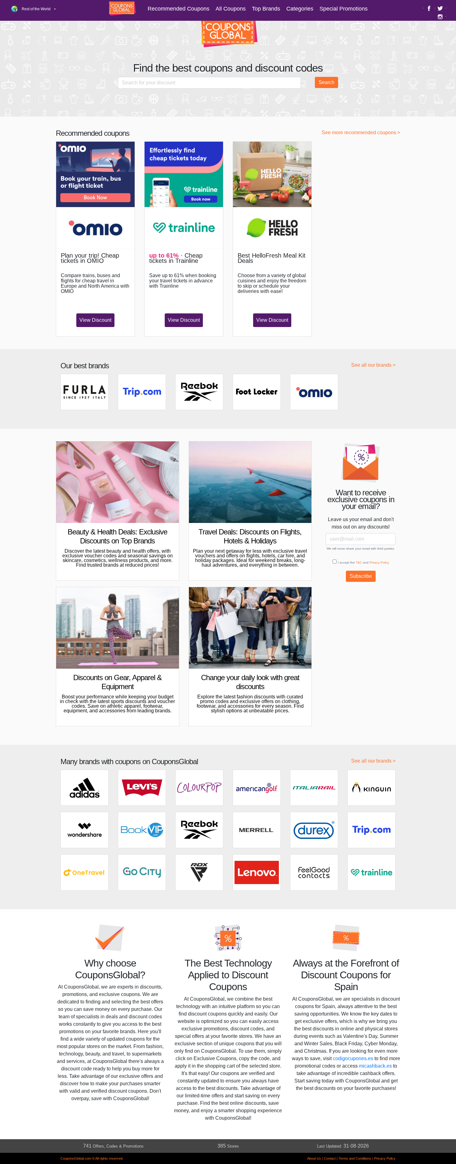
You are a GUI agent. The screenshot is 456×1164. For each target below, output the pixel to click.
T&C (359, 562)
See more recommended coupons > (361, 132)
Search (326, 82)
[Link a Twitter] (441, 8)
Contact (330, 1158)
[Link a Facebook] (430, 8)
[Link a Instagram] (441, 16)
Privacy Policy (379, 562)
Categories (299, 9)
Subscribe (361, 576)
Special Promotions (344, 9)
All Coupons (231, 9)
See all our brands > (373, 365)
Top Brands (266, 9)
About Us (314, 1158)
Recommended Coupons (178, 9)
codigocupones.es (353, 1058)
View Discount (95, 320)
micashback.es (375, 1066)
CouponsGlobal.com (75, 1158)
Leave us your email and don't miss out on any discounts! (361, 523)
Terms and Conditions (354, 1158)
